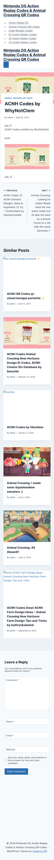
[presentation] (27, 272)
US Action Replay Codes (23, 42)
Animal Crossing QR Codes (24, 26)
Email (10, 735)
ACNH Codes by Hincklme (25, 427)
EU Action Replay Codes (23, 34)
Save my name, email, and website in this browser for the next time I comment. (27, 760)
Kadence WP (39, 851)
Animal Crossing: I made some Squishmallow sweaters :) (24, 487)
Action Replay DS (19, 22)
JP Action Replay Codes (22, 38)
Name (10, 721)
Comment (12, 680)
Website (10, 749)
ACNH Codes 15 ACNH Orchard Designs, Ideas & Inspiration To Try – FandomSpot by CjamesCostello (13, 203)
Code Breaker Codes (21, 30)
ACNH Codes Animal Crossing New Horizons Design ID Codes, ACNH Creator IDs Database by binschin (24, 362)
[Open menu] (6, 65)
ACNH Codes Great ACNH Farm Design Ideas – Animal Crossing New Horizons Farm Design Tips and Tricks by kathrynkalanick (27, 616)
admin (10, 117)
